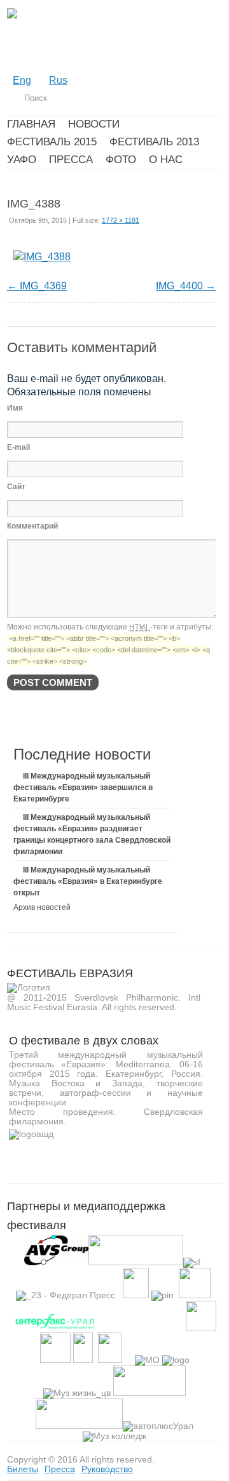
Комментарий (32, 526)
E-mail (18, 447)
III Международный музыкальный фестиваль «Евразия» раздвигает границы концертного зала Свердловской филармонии (91, 834)
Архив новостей (42, 907)
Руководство (107, 1469)
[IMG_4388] (42, 256)
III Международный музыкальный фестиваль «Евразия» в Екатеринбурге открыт (87, 881)
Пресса (60, 1469)
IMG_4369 (43, 285)
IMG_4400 (179, 285)
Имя (15, 408)
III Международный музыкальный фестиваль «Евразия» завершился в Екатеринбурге (83, 787)
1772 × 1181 (120, 220)
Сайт (16, 486)
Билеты (22, 1469)
